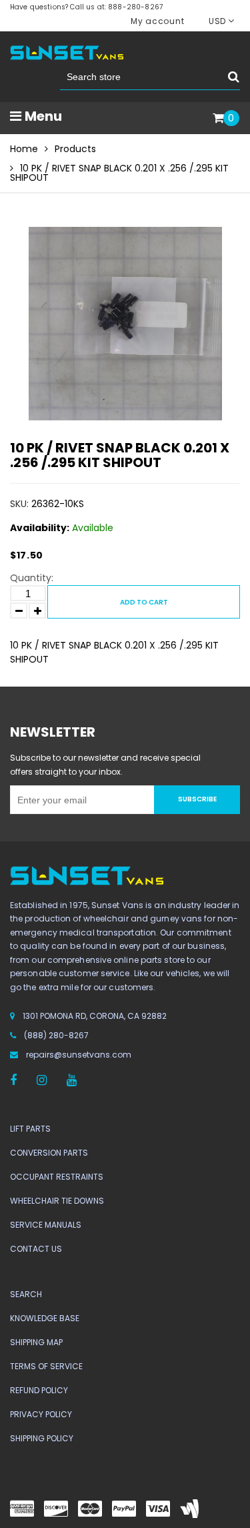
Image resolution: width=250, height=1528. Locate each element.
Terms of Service (46, 1366)
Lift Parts (30, 1128)
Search (26, 1294)
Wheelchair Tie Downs (57, 1200)
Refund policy (39, 1390)
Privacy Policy (41, 1414)
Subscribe (197, 799)
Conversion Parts (49, 1152)
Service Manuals (45, 1224)
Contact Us (36, 1248)
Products (75, 148)
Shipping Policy (41, 1438)
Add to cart (144, 602)
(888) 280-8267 (56, 1035)
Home (24, 148)
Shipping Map (36, 1342)
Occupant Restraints (56, 1176)
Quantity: (31, 578)
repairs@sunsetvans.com (78, 1054)
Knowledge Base (44, 1318)
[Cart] (218, 118)
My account (157, 21)
